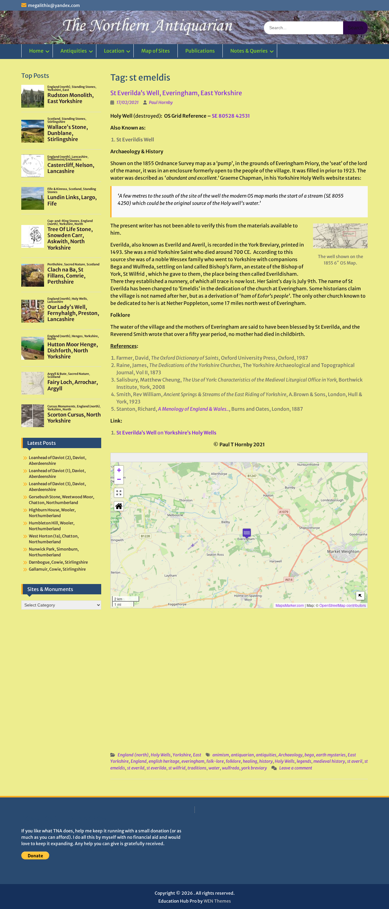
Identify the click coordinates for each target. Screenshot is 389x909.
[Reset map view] (118, 506)
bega (309, 755)
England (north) (133, 755)
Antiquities (73, 51)
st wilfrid (176, 768)
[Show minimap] (360, 596)
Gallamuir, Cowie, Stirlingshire (57, 569)
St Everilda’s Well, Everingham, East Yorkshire (176, 93)
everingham (192, 761)
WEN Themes (217, 901)
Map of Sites (155, 51)
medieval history (329, 761)
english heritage (164, 761)
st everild (135, 768)
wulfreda (230, 768)
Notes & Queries (249, 51)
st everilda (156, 768)
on (166, 433)
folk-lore (215, 761)
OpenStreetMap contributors (342, 605)
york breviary (254, 768)
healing (250, 761)
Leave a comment (295, 768)
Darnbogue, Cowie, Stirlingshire (58, 562)
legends (304, 761)
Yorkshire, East (187, 755)
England (138, 761)
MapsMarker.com (290, 605)
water (214, 768)
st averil (354, 761)
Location (114, 51)
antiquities (266, 755)
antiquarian (242, 755)
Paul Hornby (161, 102)
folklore (233, 761)
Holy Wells (160, 755)
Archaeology (290, 755)
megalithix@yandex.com (54, 5)
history (266, 761)
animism (220, 755)
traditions (197, 768)
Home (36, 51)
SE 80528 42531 (231, 116)
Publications (200, 51)
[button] (247, 533)
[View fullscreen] (118, 492)
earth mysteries (331, 755)
